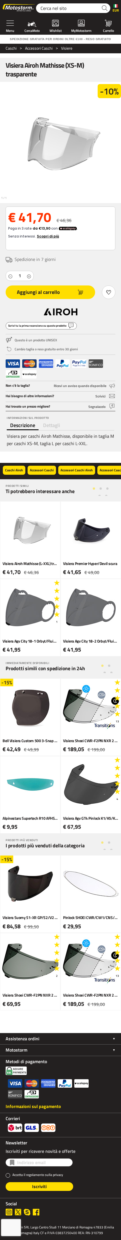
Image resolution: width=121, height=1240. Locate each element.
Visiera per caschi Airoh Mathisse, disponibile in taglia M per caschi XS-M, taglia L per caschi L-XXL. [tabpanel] (60, 440)
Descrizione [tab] (22, 425)
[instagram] (9, 1212)
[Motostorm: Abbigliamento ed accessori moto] (19, 8)
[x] (18, 1212)
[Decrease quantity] (10, 275)
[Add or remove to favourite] (108, 292)
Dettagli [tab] (51, 425)
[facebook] (36, 1212)
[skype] (27, 1212)
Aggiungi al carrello (38, 292)
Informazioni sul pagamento (33, 1106)
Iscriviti (39, 1186)
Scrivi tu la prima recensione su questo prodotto (37, 326)
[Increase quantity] (29, 275)
